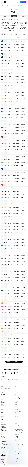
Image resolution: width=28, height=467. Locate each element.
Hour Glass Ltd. (9, 347)
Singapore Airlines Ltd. (9, 47)
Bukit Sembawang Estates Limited (9, 181)
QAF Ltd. (9, 287)
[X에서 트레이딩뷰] (2, 373)
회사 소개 (16, 418)
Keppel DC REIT (9, 255)
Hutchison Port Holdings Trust (9, 105)
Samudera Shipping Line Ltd (9, 175)
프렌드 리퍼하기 (4, 444)
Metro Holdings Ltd (9, 184)
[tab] (6, 16)
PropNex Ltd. (9, 344)
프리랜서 (3, 462)
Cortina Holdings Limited (9, 338)
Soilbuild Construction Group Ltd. (9, 319)
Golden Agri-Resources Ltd (9, 98)
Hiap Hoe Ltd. (9, 143)
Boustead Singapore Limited (9, 197)
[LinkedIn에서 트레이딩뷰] (15, 373)
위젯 (15, 450)
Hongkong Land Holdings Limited (9, 50)
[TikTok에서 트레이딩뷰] (21, 373)
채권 (2, 401)
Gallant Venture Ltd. (9, 335)
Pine (2, 407)
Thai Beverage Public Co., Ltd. (9, 76)
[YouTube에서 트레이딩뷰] (8, 373)
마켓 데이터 (17, 397)
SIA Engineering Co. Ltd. (9, 149)
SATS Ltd (9, 136)
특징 (15, 394)
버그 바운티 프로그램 (19, 444)
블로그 (16, 420)
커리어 (16, 423)
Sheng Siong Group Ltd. (9, 191)
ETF (2, 399)
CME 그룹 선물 (18, 411)
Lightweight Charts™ (19, 453)
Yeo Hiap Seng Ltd (9, 315)
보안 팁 (16, 443)
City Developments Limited (9, 79)
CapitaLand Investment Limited (9, 95)
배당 (2, 420)
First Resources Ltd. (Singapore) (9, 226)
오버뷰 (16, 402)
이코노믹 (3, 418)
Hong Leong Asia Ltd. (9, 89)
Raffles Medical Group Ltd (9, 245)
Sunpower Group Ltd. (9, 232)
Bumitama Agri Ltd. (9, 261)
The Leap (17, 407)
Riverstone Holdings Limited (9, 325)
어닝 (2, 419)
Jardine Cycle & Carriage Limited (9, 53)
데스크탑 (3, 437)
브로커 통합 (17, 461)
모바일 (2, 436)
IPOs (2, 422)
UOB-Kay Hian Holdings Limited (9, 101)
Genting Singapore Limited (9, 63)
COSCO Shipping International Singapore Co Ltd (9, 351)
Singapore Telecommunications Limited (9, 57)
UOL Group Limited (9, 117)
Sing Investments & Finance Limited (9, 200)
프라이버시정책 (18, 439)
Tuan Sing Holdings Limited (9, 331)
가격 (15, 395)
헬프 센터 (16, 422)
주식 (2, 398)
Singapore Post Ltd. (9, 146)
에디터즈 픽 (3, 455)
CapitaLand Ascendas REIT (9, 242)
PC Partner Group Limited (9, 165)
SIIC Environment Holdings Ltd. (9, 152)
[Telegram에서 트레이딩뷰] (18, 373)
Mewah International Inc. (9, 239)
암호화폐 (3, 402)
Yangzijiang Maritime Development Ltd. (9, 168)
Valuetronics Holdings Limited (9, 296)
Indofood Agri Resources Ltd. (9, 140)
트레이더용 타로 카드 (19, 430)
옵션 (2, 429)
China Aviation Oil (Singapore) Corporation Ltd (9, 133)
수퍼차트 (3, 394)
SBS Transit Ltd (9, 216)
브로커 (16, 404)
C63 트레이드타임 (18, 432)
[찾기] (17, 2)
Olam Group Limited (9, 66)
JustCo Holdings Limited (9, 277)
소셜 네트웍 (3, 441)
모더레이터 (3, 448)
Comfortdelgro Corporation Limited (9, 127)
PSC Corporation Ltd (9, 293)
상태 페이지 (17, 446)
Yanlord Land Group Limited (9, 120)
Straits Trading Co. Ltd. (9, 236)
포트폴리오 (3, 426)
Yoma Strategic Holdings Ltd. (9, 322)
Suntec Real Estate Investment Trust (9, 299)
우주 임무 (16, 419)
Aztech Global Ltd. (9, 290)
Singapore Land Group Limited (9, 341)
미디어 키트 (17, 425)
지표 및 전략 (3, 459)
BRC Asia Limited (9, 306)
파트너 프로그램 (18, 462)
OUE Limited (9, 258)
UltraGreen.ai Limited (9, 248)
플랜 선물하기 (17, 398)
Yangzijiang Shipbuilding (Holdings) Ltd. (9, 60)
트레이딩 (3, 452)
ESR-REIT (9, 267)
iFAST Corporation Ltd (9, 108)
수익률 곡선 (3, 427)
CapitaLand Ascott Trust (9, 178)
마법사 (2, 461)
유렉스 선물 (17, 412)
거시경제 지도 (4, 430)
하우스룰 (3, 447)
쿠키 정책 (16, 440)
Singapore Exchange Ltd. (9, 73)
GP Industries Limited (9, 283)
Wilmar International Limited (9, 41)
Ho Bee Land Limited (9, 271)
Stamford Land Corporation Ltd (9, 156)
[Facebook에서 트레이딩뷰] (5, 373)
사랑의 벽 (3, 443)
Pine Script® (4, 432)
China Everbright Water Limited (9, 220)
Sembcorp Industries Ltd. (9, 92)
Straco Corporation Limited (9, 328)
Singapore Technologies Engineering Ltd (9, 229)
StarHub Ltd (9, 162)
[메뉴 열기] (2, 2)
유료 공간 (3, 464)
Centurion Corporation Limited (9, 223)
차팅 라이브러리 (18, 451)
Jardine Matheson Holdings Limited (9, 44)
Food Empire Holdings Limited (9, 309)
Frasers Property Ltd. (9, 82)
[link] (11, 19)
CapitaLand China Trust (9, 274)
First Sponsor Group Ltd (9, 303)
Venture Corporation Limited (9, 114)
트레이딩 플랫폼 (18, 456)
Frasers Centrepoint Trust (9, 357)
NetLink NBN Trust (9, 252)
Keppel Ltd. (9, 69)
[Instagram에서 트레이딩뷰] (12, 373)
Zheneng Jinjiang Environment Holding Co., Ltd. (9, 194)
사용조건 (16, 436)
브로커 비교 (17, 405)
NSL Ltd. (9, 354)
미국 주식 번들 (18, 414)
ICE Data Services (16, 379)
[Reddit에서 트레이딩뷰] (24, 373)
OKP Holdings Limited (9, 312)
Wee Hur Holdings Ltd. (9, 264)
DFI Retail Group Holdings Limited (9, 280)
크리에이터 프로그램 (5, 445)
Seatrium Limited (9, 85)
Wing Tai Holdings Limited (9, 172)
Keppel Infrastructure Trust (9, 159)
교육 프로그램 (17, 464)
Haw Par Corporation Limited (9, 124)
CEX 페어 (3, 404)
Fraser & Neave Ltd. (9, 204)
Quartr (19, 386)
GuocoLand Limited (9, 130)
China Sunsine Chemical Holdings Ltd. (9, 188)
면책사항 (16, 437)
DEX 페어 (3, 405)
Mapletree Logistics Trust (9, 213)
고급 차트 (16, 454)
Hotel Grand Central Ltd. (9, 207)
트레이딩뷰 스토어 (18, 429)
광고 (15, 460)
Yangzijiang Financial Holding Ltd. (9, 111)
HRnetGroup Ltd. (9, 210)
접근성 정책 (17, 441)
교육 (2, 454)
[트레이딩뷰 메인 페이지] (5, 2)
